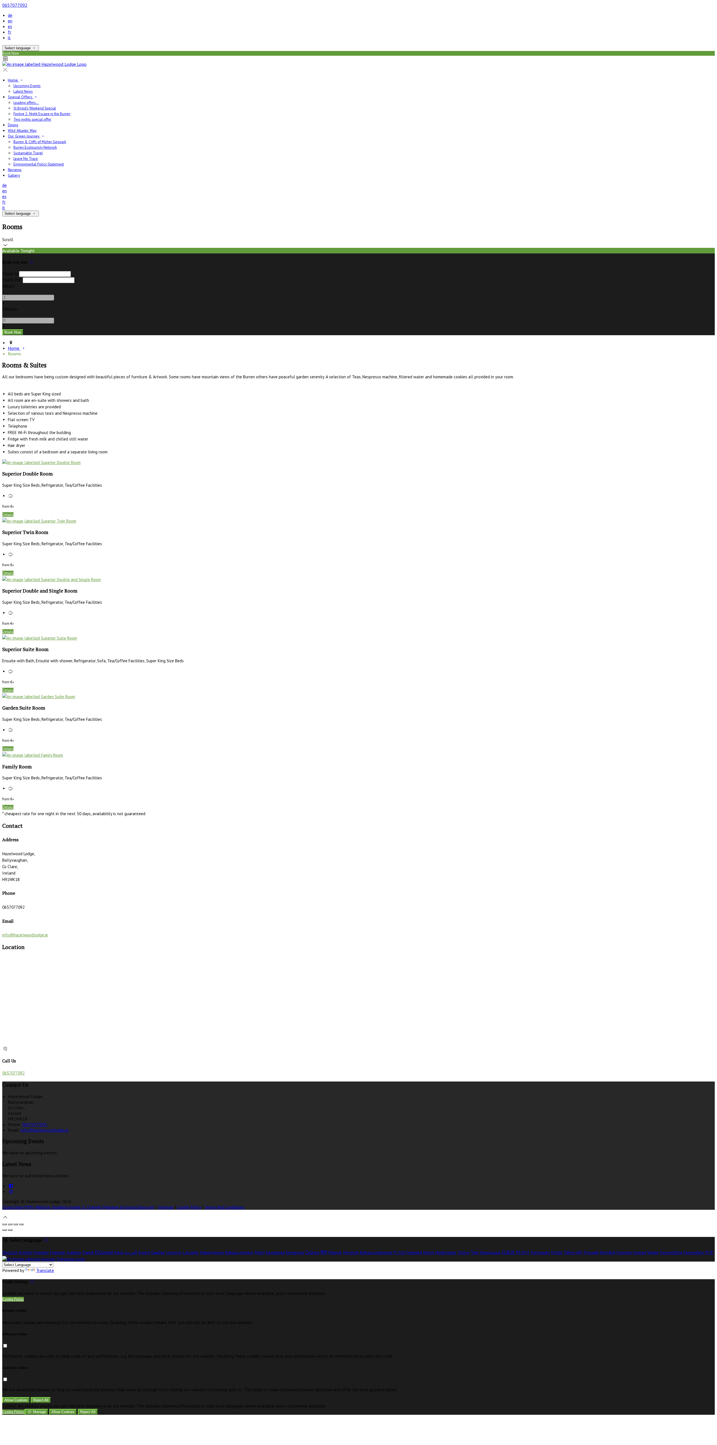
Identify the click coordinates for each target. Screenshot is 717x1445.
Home (13, 80)
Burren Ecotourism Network (35, 147)
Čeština (312, 1252)
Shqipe (653, 1252)
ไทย (475, 1252)
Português (540, 1252)
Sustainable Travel (28, 153)
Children (9, 309)
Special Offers (20, 96)
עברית (399, 1252)
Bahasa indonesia (376, 1252)
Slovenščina (671, 1252)
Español (41, 1252)
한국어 (522, 1252)
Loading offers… (26, 102)
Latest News (23, 91)
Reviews (15, 169)
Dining (13, 124)
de (10, 15)
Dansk (88, 1252)
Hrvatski (351, 1252)
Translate (45, 1270)
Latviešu (191, 1252)
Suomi (144, 1252)
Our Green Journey (24, 136)
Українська (490, 1252)
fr (9, 32)
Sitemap (165, 1207)
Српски (639, 1252)
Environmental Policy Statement (38, 164)
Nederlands (445, 1252)
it (9, 37)
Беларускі (295, 1252)
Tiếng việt (573, 1252)
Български (275, 1252)
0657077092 (14, 5)
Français (57, 1252)
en (10, 21)
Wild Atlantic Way (22, 130)
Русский (591, 1252)
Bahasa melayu (239, 1252)
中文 (709, 1252)
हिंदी (323, 1252)
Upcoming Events (27, 85)
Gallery (14, 175)
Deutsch (10, 1252)
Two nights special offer (32, 119)
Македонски (212, 1252)
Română (607, 1252)
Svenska (624, 1252)
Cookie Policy (189, 1207)
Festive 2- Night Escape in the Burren (41, 113)
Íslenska (414, 1252)
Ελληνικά (104, 1252)
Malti (260, 1252)
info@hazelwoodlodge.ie (25, 935)
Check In (10, 273)
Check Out (12, 280)
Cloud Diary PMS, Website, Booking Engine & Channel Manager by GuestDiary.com (78, 1207)
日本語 (508, 1252)
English (25, 1252)
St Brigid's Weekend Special (34, 108)
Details (7, 514)
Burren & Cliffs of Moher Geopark (39, 141)
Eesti (119, 1252)
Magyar (335, 1252)
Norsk (428, 1252)
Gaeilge (158, 1252)
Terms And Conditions (224, 1207)
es (10, 26)
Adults (8, 286)
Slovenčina (693, 1252)
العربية (131, 1252)
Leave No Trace (25, 158)
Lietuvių (173, 1252)
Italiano (73, 1252)
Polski (556, 1252)
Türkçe (463, 1252)
